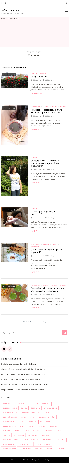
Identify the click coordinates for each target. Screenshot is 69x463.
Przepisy (54, 106)
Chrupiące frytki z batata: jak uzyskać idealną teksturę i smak (23, 369)
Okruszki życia (44, 73)
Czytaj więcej (35, 93)
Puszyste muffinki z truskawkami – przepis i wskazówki (20, 379)
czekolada (35, 408)
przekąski (37, 431)
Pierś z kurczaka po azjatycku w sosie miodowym (18, 364)
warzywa (45, 435)
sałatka (48, 431)
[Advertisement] (34, 33)
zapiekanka (60, 440)
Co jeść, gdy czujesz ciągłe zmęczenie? (43, 212)
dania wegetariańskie (30, 413)
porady (26, 431)
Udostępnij (10, 75)
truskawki (32, 435)
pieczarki (7, 431)
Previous (26, 322)
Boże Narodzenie (10, 408)
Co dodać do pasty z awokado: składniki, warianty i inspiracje (23, 374)
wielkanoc (47, 440)
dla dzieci (47, 413)
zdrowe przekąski (43, 444)
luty (22, 422)
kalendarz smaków (47, 417)
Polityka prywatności (51, 460)
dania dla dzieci (50, 408)
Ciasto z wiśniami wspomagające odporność (46, 251)
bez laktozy (33, 404)
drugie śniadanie (10, 417)
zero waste (26, 449)
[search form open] (66, 3)
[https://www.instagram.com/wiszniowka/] (9, 349)
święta (61, 449)
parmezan (54, 426)
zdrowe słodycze (10, 449)
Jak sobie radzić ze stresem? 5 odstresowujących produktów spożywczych (45, 163)
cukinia (24, 408)
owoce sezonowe (27, 426)
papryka (42, 426)
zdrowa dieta (8, 444)
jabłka (23, 417)
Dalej (44, 322)
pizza (17, 431)
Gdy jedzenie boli (39, 76)
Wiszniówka (10, 10)
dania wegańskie (10, 413)
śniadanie (50, 449)
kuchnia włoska (10, 422)
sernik (58, 431)
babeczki (6, 404)
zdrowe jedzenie (25, 444)
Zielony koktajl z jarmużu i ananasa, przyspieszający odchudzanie (48, 289)
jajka (32, 417)
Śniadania (63, 285)
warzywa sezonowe (11, 440)
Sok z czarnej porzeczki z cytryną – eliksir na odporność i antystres (47, 111)
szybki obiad (19, 435)
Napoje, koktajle (35, 106)
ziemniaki (38, 449)
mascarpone (45, 422)
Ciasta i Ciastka (35, 244)
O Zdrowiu (34, 73)
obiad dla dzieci (9, 426)
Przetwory (63, 106)
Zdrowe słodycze (35, 246)
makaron (32, 422)
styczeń (6, 435)
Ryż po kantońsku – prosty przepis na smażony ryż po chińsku (23, 390)
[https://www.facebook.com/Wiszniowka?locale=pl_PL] (4, 349)
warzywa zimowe (31, 440)
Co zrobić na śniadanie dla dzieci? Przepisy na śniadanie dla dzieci (24, 385)
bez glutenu (19, 404)
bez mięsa (46, 404)
